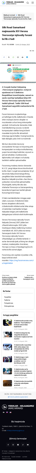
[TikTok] (23, 445)
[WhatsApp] (13, 57)
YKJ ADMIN (10, 44)
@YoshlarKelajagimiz (18, 397)
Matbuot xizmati (9, 15)
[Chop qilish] (22, 57)
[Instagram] (13, 445)
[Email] (18, 57)
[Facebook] (4, 57)
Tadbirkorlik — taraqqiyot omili (28, 278)
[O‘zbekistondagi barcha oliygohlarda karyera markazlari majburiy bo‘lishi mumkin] (7, 335)
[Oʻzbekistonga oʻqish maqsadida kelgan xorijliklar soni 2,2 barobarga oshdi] (7, 359)
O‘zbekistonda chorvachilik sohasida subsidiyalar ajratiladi (23, 383)
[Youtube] (28, 445)
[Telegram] (27, 57)
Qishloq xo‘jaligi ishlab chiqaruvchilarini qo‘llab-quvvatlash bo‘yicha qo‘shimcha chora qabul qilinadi (9, 281)
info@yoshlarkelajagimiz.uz (15, 430)
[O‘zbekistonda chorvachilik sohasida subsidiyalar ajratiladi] (7, 383)
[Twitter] (9, 57)
